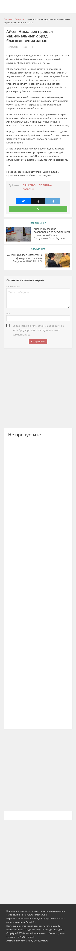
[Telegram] (52, 201)
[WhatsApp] (38, 209)
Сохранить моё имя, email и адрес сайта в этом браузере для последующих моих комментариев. (38, 326)
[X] (38, 201)
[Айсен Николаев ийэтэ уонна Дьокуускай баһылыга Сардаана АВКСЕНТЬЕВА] (57, 260)
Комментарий (13, 286)
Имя (8, 313)
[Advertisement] (38, 387)
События (28, 189)
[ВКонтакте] (23, 201)
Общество (29, 185)
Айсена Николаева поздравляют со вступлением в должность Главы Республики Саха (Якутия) (52, 233)
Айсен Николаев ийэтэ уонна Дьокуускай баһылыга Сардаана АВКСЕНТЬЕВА (25, 258)
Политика (45, 185)
